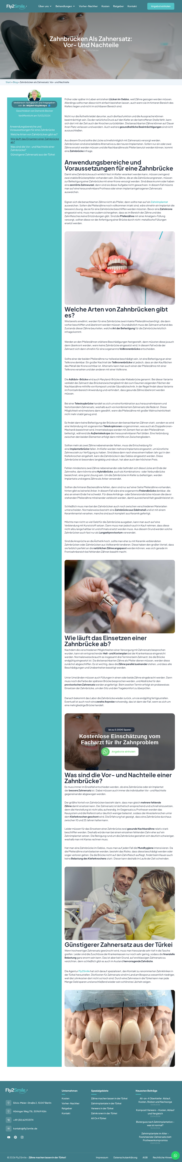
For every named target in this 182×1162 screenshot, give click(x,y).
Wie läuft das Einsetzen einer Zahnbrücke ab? (35, 140)
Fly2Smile (84, 971)
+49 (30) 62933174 (23, 1119)
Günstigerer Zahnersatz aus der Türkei (33, 154)
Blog (15, 82)
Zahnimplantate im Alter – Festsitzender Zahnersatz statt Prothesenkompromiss (155, 1137)
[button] (45, 6)
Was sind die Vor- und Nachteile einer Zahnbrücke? (32, 148)
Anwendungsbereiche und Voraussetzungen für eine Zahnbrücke (32, 128)
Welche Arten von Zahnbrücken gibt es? (34, 134)
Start (8, 82)
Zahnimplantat (159, 201)
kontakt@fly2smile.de (25, 1128)
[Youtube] (9, 1137)
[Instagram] (22, 1137)
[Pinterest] (15, 1137)
